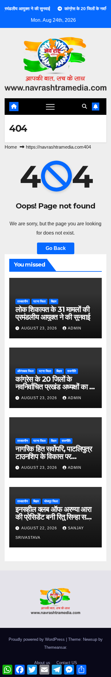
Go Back (56, 248)
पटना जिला (39, 301)
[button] (84, 106)
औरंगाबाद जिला (25, 371)
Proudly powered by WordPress (37, 639)
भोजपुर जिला (51, 501)
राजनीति (71, 371)
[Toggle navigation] (50, 106)
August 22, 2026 (39, 528)
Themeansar (55, 647)
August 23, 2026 (39, 328)
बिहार (53, 301)
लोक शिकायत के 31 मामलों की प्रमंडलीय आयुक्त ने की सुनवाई (52, 313)
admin (74, 328)
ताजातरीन (22, 301)
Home (11, 147)
